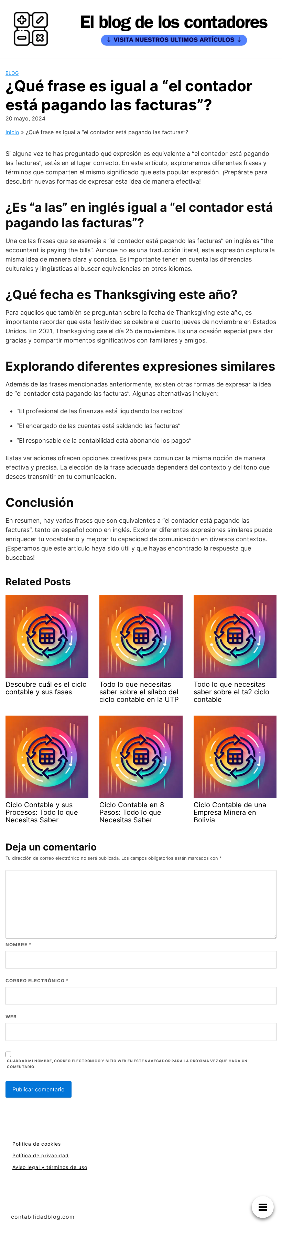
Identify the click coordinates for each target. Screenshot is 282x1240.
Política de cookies (36, 1144)
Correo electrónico (37, 980)
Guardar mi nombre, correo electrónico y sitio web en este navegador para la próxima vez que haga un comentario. (127, 1064)
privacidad (55, 1155)
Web (11, 1016)
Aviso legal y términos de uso (49, 1167)
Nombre (19, 944)
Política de (26, 1155)
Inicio (12, 132)
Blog (12, 73)
